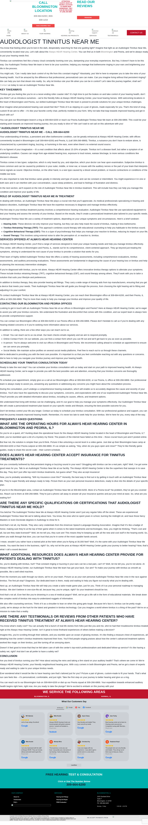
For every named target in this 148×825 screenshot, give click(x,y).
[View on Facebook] (51, 716)
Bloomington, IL (42, 696)
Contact (3, 85)
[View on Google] (23, 716)
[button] (74, 823)
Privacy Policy (45, 816)
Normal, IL (106, 696)
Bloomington (107, 52)
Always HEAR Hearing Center (63, 52)
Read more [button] (52, 728)
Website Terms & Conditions (35, 816)
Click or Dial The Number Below (74, 781)
